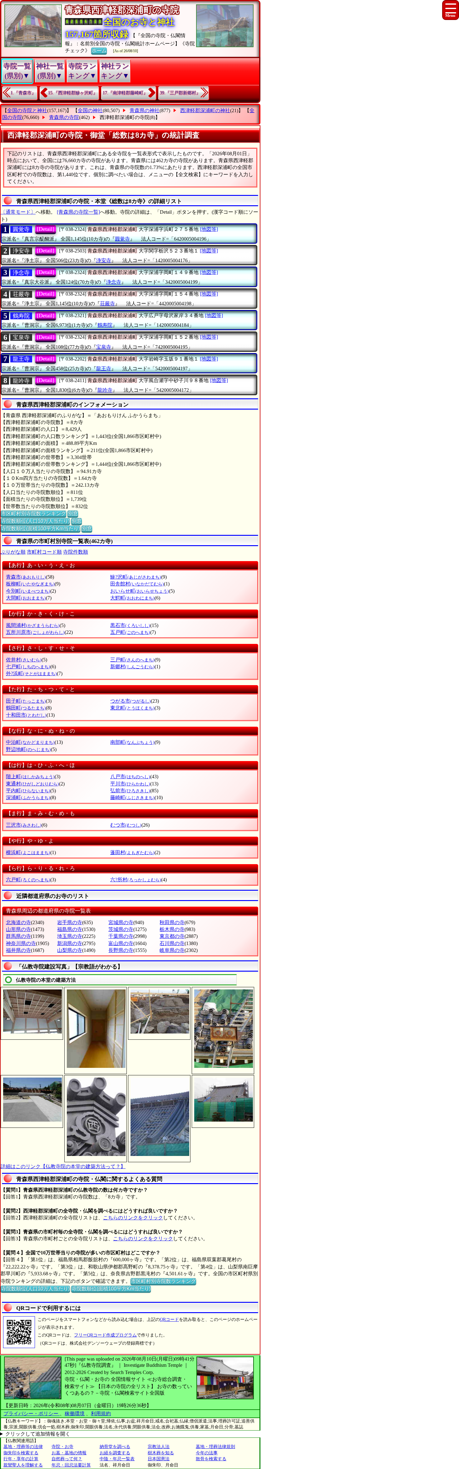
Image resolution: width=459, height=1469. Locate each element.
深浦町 (28, 797)
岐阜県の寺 (172, 950)
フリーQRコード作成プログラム (105, 1335)
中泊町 (30, 742)
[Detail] (45, 229)
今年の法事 (207, 1453)
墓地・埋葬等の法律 (23, 1446)
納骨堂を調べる (115, 1446)
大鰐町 (132, 597)
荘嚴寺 (21, 294)
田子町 (26, 701)
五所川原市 (35, 632)
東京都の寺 (172, 936)
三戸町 (132, 659)
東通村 (32, 783)
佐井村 (24, 659)
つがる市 (130, 701)
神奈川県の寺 (21, 943)
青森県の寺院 (64, 117)
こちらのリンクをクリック (133, 1217)
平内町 (28, 790)
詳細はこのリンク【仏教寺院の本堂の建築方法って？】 (63, 1166)
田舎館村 (137, 583)
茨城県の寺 (120, 929)
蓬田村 (132, 852)
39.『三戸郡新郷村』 (180, 93)
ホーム (98, 50)
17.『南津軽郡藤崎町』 (125, 93)
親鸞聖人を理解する (23, 1465)
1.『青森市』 (23, 93)
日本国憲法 (159, 1459)
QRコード (169, 1319)
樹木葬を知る (161, 1453)
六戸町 (28, 879)
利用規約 (101, 1413)
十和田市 (26, 715)
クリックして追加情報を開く (37, 1434)
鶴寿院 (21, 316)
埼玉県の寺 (69, 936)
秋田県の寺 (172, 922)
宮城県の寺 (120, 922)
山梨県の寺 (69, 950)
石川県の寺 (172, 943)
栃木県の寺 (172, 929)
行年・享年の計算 (20, 1459)
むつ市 (125, 825)
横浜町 (28, 852)
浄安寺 (21, 251)
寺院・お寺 (62, 1446)
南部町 (132, 742)
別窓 (73, 513)
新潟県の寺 (69, 943)
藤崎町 (132, 797)
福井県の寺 (18, 950)
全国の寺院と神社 (27, 110)
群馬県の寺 (18, 936)
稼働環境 (75, 1413)
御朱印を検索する (20, 1453)
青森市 (26, 577)
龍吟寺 (21, 381)
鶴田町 (26, 707)
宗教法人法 (159, 1446)
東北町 (132, 707)
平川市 (130, 783)
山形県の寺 (18, 929)
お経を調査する (115, 1453)
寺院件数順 (75, 552)
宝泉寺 (21, 337)
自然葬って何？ (67, 1459)
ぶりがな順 (13, 552)
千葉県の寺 (120, 936)
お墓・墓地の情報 (69, 1453)
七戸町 (28, 666)
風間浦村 (33, 625)
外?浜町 (31, 673)
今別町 (28, 591)
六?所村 (135, 879)
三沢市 (24, 825)
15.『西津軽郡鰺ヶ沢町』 (72, 93)
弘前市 (130, 790)
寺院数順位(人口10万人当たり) (35, 521)
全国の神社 (90, 110)
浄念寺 (21, 273)
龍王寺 (21, 359)
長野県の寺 (120, 950)
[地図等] (209, 229)
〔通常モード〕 (18, 212)
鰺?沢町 (135, 577)
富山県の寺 (120, 943)
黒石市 (130, 625)
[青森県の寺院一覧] (78, 212)
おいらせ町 (139, 591)
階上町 (30, 776)
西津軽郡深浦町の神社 (205, 110)
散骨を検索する (211, 1459)
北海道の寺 (18, 922)
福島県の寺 (69, 929)
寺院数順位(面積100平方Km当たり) (40, 528)
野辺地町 (28, 749)
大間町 (26, 597)
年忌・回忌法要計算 (71, 1465)
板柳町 (30, 583)
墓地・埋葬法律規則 (215, 1446)
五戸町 (130, 632)
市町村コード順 (44, 552)
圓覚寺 (21, 229)
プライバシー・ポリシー (31, 1413)
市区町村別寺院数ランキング (33, 513)
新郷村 (132, 666)
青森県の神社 (145, 110)
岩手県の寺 (69, 922)
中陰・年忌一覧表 (117, 1459)
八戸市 (130, 776)
